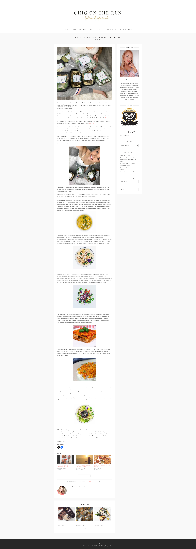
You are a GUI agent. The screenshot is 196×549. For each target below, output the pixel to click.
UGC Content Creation (125, 29)
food (81, 475)
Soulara (91, 123)
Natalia (129, 80)
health (87, 475)
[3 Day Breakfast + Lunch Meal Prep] (65, 459)
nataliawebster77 (72, 481)
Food (90, 481)
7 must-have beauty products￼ (128, 172)
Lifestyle (82, 29)
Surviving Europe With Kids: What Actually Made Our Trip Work (128, 159)
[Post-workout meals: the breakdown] (84, 459)
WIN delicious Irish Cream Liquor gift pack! (66, 523)
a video (92, 113)
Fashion (66, 29)
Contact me (100, 29)
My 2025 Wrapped (125, 155)
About (91, 29)
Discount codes (111, 29)
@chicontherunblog (125, 135)
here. (106, 117)
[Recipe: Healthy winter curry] (102, 459)
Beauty (74, 29)
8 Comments (82, 481)
